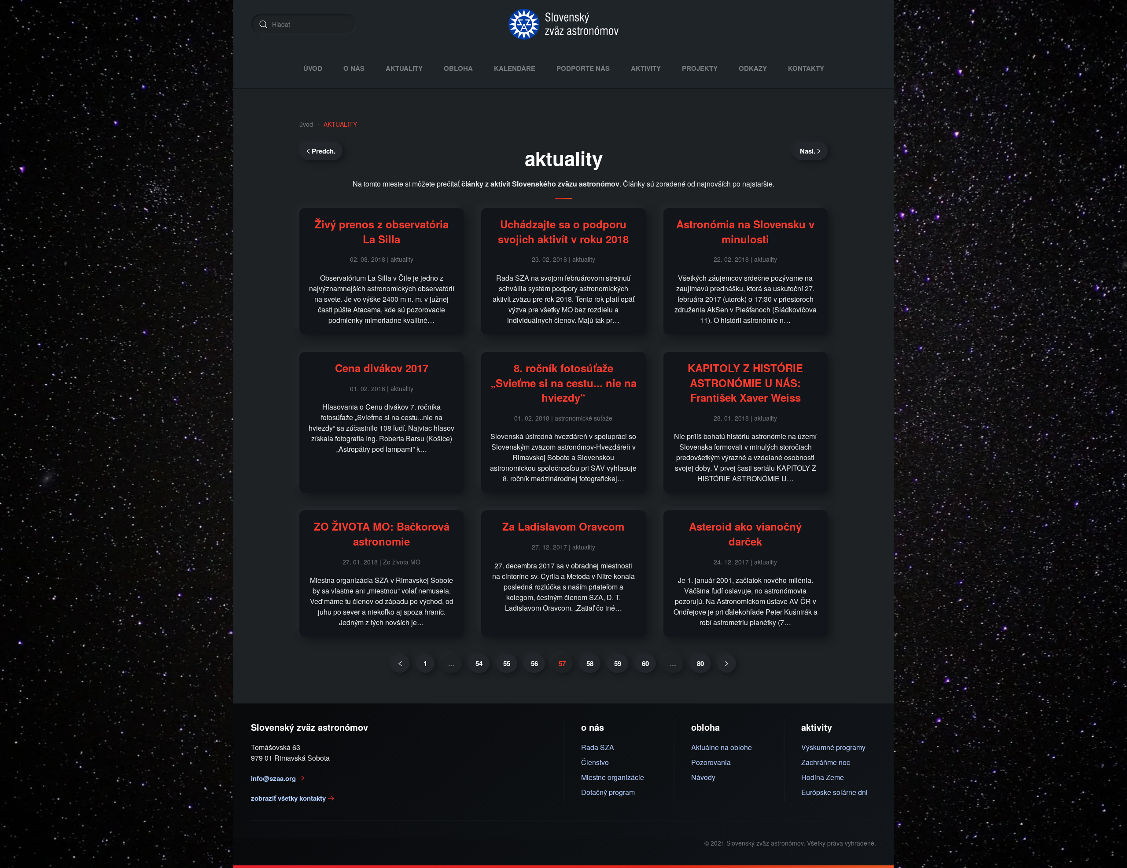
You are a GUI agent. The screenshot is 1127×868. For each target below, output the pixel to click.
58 (589, 663)
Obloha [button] (458, 68)
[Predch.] (400, 663)
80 (700, 663)
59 (617, 663)
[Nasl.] (727, 663)
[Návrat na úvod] (563, 24)
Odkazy (753, 68)
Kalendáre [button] (514, 68)
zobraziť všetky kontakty (288, 798)
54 (478, 663)
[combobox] (304, 24)
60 (645, 663)
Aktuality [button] (404, 68)
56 (534, 663)
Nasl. (807, 151)
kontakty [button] (806, 68)
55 (506, 663)
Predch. (323, 151)
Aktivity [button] (646, 68)
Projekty (700, 68)
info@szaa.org (273, 778)
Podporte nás (583, 68)
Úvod (312, 68)
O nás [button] (354, 68)
